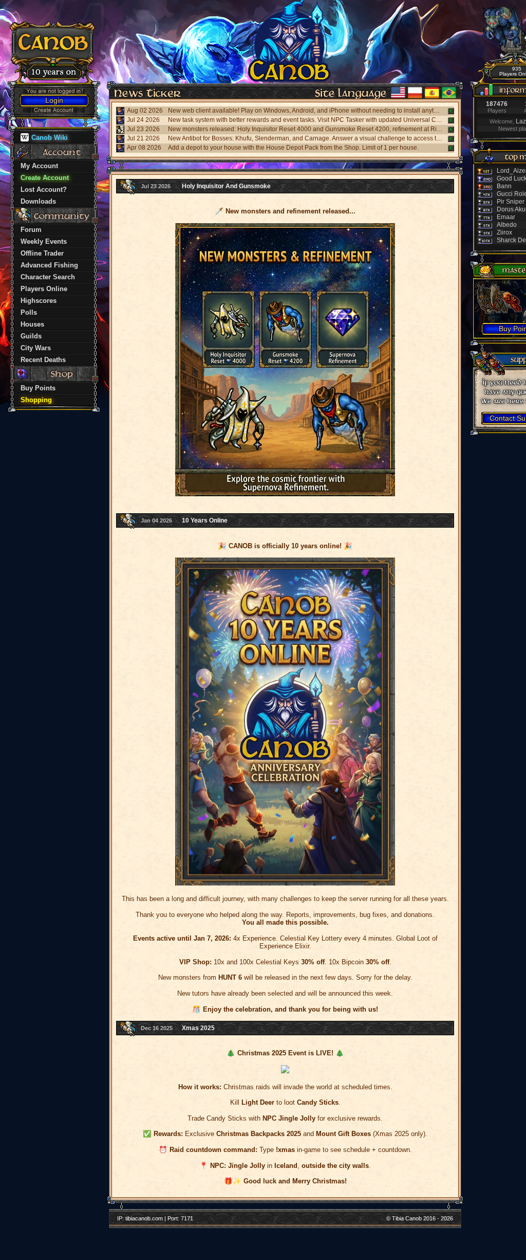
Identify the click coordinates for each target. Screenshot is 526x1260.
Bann (504, 186)
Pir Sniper (510, 201)
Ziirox (504, 232)
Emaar (506, 217)
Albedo (507, 224)
